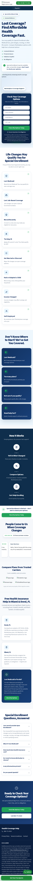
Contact (25, 836)
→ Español (16, 8)
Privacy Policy (5, 836)
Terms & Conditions (16, 836)
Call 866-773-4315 (16, 816)
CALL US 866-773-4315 (23, 3)
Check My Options (11, 698)
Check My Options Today (16, 128)
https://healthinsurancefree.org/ (18, 850)
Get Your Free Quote (16, 878)
